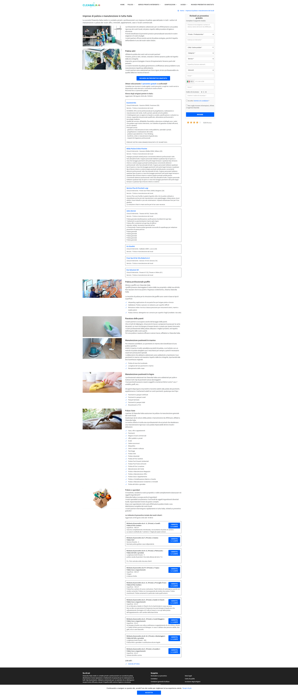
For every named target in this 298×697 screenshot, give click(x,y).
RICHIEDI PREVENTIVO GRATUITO (202, 4)
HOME (122, 4)
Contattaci (154, 679)
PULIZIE (130, 4)
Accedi (183, 4)
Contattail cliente (174, 525)
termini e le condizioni (201, 101)
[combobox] (200, 47)
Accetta (149, 693)
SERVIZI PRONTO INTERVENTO (148, 4)
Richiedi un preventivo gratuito (153, 78)
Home (182, 10)
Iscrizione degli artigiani (192, 681)
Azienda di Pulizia (134, 664)
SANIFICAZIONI (170, 4)
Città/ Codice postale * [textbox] (195, 47)
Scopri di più (186, 688)
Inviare (200, 114)
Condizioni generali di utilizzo (160, 681)
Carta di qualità (190, 679)
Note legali (188, 676)
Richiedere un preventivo (159, 676)
